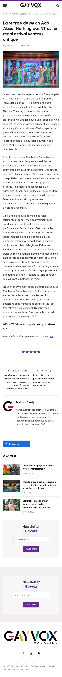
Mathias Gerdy (25, 402)
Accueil (6, 14)
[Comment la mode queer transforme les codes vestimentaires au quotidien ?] (11, 505)
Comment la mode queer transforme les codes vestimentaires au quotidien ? (37, 504)
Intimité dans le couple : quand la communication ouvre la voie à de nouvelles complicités (39, 485)
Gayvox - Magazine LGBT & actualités (28, 666)
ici (51, 336)
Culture (14, 14)
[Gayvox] (31, 5)
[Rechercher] (57, 5)
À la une (9, 455)
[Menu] (5, 5)
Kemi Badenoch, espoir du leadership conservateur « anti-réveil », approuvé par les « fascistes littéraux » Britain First (16, 382)
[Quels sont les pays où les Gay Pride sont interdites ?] (11, 469)
